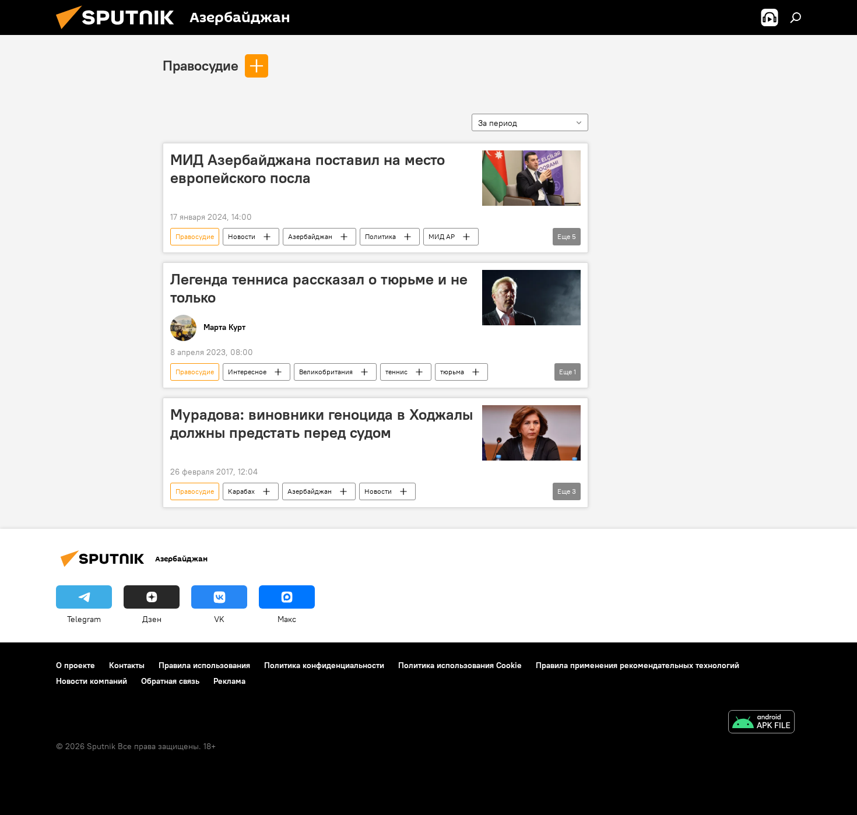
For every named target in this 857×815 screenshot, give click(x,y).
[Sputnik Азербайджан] (119, 32)
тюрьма (452, 371)
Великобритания (326, 371)
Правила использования (204, 665)
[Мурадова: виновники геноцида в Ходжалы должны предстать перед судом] (531, 433)
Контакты (127, 665)
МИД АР (441, 236)
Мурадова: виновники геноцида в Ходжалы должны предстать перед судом (321, 423)
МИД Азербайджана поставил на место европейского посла (307, 168)
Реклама (229, 681)
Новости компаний (91, 681)
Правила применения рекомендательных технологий (637, 665)
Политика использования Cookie (460, 665)
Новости (241, 236)
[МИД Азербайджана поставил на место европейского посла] (531, 178)
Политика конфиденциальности (324, 665)
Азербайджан (310, 236)
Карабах (241, 491)
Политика (380, 236)
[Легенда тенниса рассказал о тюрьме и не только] (531, 297)
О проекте (75, 665)
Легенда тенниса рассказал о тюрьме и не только (319, 288)
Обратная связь (170, 681)
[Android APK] (761, 723)
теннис (396, 371)
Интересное (247, 371)
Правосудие (200, 65)
